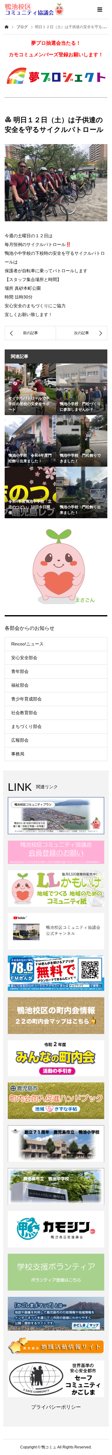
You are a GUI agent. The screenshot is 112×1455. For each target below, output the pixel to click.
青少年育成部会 (26, 698)
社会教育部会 (24, 712)
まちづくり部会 (26, 726)
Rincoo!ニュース (27, 643)
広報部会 (20, 740)
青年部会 (20, 671)
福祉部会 (20, 685)
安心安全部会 (24, 657)
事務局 (17, 753)
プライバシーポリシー (56, 1407)
